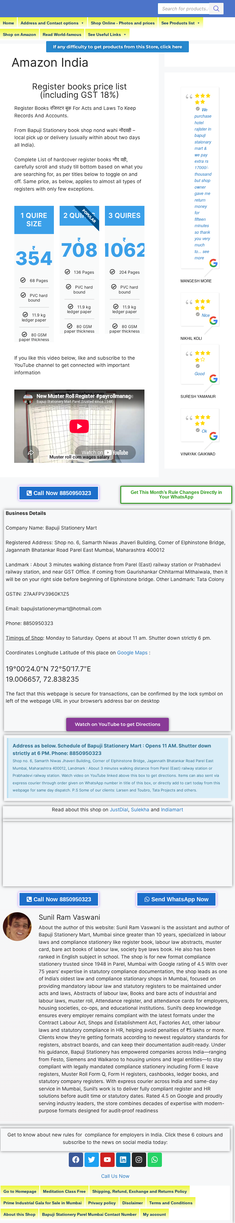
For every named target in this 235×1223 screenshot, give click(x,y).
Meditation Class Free (64, 1191)
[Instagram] (139, 1160)
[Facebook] (76, 1160)
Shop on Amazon (19, 34)
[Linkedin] (123, 1160)
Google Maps (132, 652)
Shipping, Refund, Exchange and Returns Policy (139, 1191)
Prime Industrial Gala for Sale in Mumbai (42, 1203)
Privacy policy (102, 1203)
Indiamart (172, 809)
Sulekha (141, 809)
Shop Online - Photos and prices (123, 23)
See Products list (178, 23)
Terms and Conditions (171, 1203)
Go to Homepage (19, 1191)
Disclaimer (132, 1203)
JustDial (119, 809)
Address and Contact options (50, 23)
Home (8, 23)
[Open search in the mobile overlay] (191, 8)
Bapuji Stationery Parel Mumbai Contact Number (89, 1214)
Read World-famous (62, 34)
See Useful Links (104, 34)
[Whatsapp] (155, 1160)
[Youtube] (107, 1160)
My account (154, 1214)
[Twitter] (92, 1160)
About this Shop (19, 1214)
